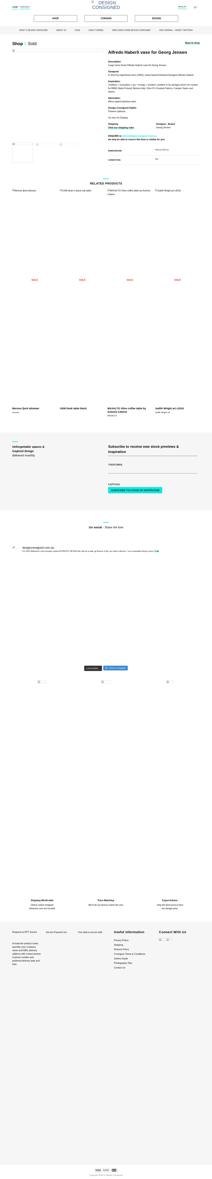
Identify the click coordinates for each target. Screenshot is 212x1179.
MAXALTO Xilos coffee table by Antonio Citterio (126, 410)
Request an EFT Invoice (24, 932)
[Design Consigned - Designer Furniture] (106, 7)
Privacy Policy (121, 940)
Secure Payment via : (57, 932)
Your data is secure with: (90, 932)
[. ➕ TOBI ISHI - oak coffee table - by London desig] (82, 606)
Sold (32, 43)
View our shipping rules (121, 127)
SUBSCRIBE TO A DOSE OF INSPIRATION (135, 490)
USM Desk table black (73, 408)
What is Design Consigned (33, 30)
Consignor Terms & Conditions (129, 954)
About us (61, 30)
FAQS (77, 30)
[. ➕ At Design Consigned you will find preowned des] (34, 565)
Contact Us (119, 967)
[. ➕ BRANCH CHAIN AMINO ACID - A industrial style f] (129, 585)
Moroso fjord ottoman (25, 408)
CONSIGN (106, 18)
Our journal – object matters (176, 30)
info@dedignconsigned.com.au (139, 136)
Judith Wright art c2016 (169, 408)
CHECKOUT (25, 7)
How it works (96, 30)
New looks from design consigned (131, 30)
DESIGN (156, 18)
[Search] (191, 7)
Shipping (118, 945)
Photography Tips (123, 963)
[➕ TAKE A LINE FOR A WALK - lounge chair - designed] (177, 609)
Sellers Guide (121, 958)
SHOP (55, 18)
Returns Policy (121, 949)
